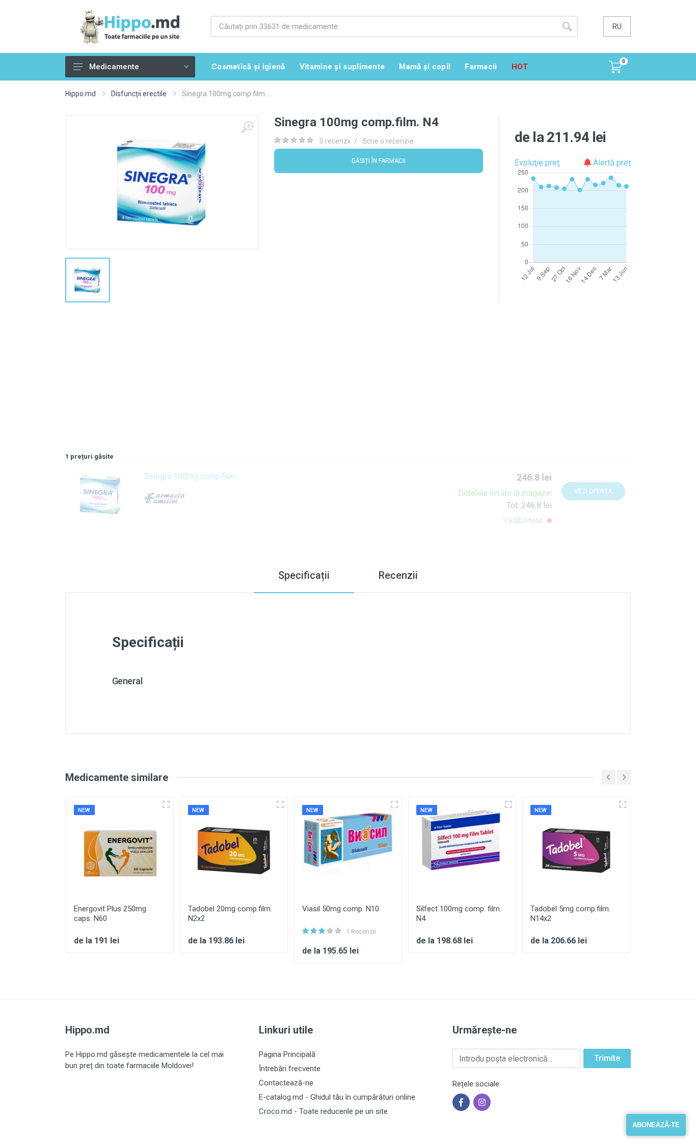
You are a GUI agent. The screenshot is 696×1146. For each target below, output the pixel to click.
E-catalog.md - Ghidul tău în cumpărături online (337, 1097)
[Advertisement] (348, 373)
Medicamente (114, 66)
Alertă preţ (611, 162)
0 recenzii (335, 141)
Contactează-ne (286, 1082)
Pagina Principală (287, 1054)
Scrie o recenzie (388, 141)
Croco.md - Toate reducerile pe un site (323, 1111)
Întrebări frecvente (289, 1068)
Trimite (607, 1058)
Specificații (304, 575)
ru (617, 26)
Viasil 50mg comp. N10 (340, 908)
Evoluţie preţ (537, 162)
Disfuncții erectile (139, 94)
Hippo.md (80, 94)
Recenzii (398, 575)
